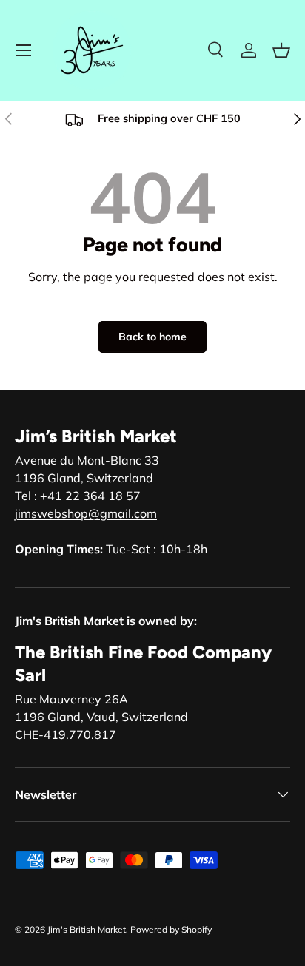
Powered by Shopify (171, 929)
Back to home (152, 336)
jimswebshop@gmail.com (86, 513)
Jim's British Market (86, 929)
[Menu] (23, 50)
